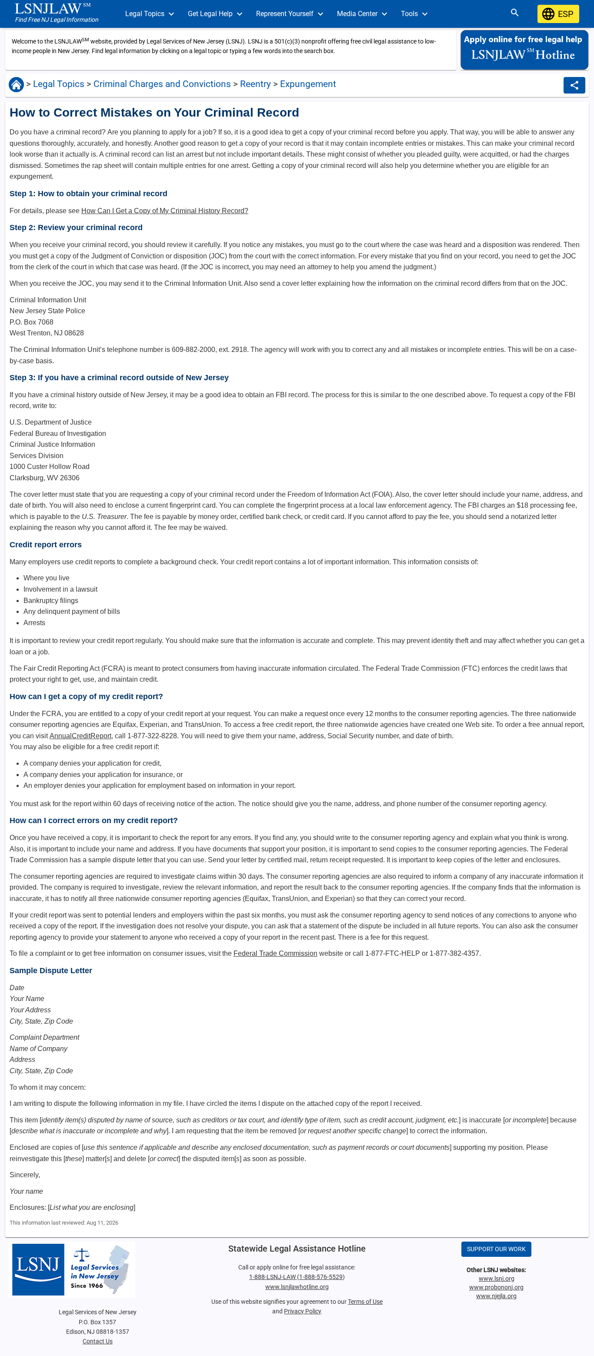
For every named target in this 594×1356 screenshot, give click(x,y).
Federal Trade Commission (275, 953)
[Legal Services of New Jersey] (97, 1270)
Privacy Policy (302, 1311)
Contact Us (98, 1341)
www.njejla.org (496, 1295)
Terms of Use (365, 1301)
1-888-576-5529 (321, 1276)
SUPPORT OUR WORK (496, 1249)
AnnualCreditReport (80, 736)
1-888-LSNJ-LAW (273, 1276)
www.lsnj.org (496, 1278)
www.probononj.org (496, 1287)
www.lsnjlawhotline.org (297, 1286)
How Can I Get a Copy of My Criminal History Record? (164, 210)
